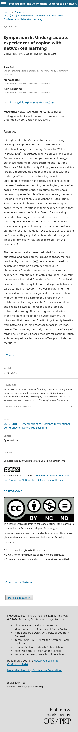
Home (7, 12)
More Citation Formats (18, 406)
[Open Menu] (3, 3)
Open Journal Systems (18, 582)
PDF (11, 355)
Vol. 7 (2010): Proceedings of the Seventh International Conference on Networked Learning (33, 17)
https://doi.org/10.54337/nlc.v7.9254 (32, 102)
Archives (19, 12)
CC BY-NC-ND (13, 491)
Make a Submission (19, 597)
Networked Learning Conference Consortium (34, 670)
